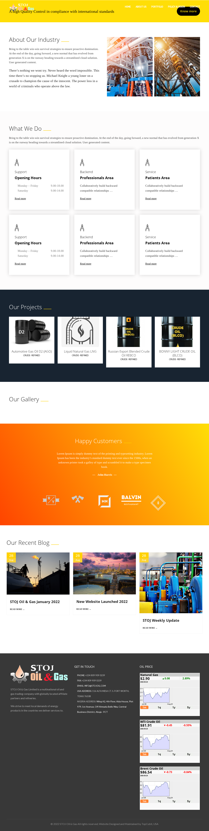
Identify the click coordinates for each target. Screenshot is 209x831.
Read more (20, 198)
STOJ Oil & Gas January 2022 (35, 601)
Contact (195, 6)
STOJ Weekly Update (161, 620)
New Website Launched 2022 (102, 601)
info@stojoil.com (95, 685)
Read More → (17, 609)
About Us (141, 6)
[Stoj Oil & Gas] (21, 6)
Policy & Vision (176, 6)
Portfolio (157, 6)
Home (128, 6)
